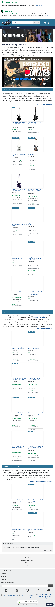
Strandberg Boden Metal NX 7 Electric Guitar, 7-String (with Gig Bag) (35, 124)
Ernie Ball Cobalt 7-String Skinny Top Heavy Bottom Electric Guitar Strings (35, 529)
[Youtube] (48, 591)
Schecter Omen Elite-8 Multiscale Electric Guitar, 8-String (35, 413)
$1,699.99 (31, 226)
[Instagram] (27, 591)
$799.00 (14, 449)
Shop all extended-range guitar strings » (40, 481)
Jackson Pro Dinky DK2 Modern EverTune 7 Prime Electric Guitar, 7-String (19, 154)
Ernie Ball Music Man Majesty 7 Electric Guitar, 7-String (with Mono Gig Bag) (18, 124)
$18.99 (14, 531)
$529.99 (31, 381)
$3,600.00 (15, 127)
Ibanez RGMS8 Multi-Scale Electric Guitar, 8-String (34, 347)
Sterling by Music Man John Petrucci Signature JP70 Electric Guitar (35, 191)
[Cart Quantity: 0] (44, 22)
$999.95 (31, 156)
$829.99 (31, 194)
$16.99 (30, 503)
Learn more (38, 5)
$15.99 (14, 503)
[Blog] (6, 591)
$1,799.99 (31, 451)
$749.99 (14, 350)
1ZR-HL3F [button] (27, 561)
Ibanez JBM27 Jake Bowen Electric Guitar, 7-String (17, 257)
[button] (27, 570)
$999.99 (14, 192)
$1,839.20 (31, 127)
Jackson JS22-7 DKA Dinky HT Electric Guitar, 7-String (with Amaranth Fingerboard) (35, 293)
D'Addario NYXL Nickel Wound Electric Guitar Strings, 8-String (18, 528)
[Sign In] (48, 22)
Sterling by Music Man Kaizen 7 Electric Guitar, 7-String (18, 190)
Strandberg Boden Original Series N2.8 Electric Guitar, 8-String (19, 379)
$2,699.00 (15, 381)
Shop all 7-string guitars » (44, 104)
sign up (50, 585)
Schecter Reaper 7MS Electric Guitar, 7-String (34, 153)
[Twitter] (38, 591)
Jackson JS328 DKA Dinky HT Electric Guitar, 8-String (34, 379)
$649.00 (14, 295)
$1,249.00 (15, 416)
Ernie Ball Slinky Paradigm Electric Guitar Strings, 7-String (35, 500)
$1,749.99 (15, 157)
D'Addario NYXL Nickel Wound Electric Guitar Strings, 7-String (18, 500)
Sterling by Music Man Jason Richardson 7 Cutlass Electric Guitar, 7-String (34, 258)
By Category (9, 27)
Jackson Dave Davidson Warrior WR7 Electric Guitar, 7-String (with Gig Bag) (19, 224)
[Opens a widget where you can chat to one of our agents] (50, 604)
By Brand (17, 27)
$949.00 (31, 416)
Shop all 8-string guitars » (44, 328)
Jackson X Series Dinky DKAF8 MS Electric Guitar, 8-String (18, 347)
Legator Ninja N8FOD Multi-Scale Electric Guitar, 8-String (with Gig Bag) (35, 447)
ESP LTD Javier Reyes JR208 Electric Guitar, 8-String (18, 447)
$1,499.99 (15, 227)
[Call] (52, 23)
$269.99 (31, 296)
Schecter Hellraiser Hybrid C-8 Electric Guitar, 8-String (18, 413)
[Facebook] (17, 591)
